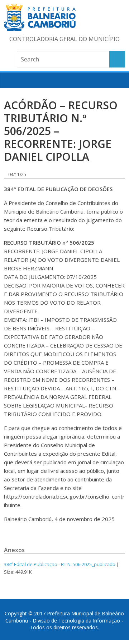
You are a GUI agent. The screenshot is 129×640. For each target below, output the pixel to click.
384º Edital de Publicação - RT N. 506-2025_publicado (59, 564)
